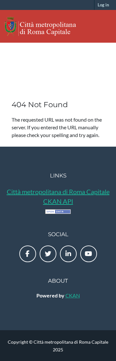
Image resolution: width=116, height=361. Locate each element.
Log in (103, 4)
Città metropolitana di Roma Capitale (58, 191)
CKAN (72, 295)
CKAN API (58, 201)
